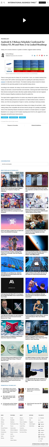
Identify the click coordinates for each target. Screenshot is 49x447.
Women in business (14, 432)
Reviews (2, 438)
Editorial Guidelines (36, 125)
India (30, 419)
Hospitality (12, 419)
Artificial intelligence (14, 430)
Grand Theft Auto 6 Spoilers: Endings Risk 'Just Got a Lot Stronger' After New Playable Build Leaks (11, 253)
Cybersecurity (13, 428)
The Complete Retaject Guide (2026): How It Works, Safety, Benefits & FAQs (9, 397)
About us (21, 417)
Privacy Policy (22, 423)
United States (31, 426)
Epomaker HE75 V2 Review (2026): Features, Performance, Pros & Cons (33, 390)
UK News (2, 419)
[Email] (44, 55)
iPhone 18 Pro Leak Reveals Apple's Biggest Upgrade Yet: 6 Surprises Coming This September (11, 190)
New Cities (12, 436)
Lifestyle (2, 434)
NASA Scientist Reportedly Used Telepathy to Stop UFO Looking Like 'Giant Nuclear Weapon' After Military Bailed (36, 253)
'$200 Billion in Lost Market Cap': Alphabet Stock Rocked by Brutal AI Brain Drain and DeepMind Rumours (11, 274)
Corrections (22, 428)
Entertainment (3, 432)
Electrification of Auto (14, 423)
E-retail (11, 417)
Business (2, 423)
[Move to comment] (47, 55)
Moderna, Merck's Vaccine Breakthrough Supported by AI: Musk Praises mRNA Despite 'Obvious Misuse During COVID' (36, 211)
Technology (3, 430)
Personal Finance (4, 428)
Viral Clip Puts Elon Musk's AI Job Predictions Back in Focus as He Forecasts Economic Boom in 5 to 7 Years (12, 317)
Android (3, 82)
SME (2, 426)
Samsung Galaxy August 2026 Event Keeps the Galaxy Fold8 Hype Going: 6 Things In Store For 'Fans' (11, 359)
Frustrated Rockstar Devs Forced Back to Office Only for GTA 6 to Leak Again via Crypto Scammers (12, 211)
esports (11, 434)
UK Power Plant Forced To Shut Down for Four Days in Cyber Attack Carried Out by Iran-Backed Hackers (12, 380)
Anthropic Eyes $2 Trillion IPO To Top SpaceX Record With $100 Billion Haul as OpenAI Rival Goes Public (12, 295)
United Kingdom (32, 423)
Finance (11, 426)
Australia (30, 417)
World (2, 417)
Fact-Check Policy (23, 432)
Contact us (22, 419)
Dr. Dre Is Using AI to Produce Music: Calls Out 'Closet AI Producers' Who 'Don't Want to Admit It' (36, 317)
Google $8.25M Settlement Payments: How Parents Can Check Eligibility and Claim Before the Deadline (35, 232)
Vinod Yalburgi (10, 54)
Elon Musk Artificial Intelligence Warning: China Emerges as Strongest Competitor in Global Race (35, 295)
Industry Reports (13, 440)
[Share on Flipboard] (39, 55)
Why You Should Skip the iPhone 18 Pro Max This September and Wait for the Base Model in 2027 (36, 190)
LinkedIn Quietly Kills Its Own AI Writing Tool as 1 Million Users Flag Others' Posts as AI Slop (36, 380)
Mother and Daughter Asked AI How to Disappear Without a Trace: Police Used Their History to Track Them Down (36, 338)
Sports (2, 436)
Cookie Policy (22, 426)
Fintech (11, 438)
